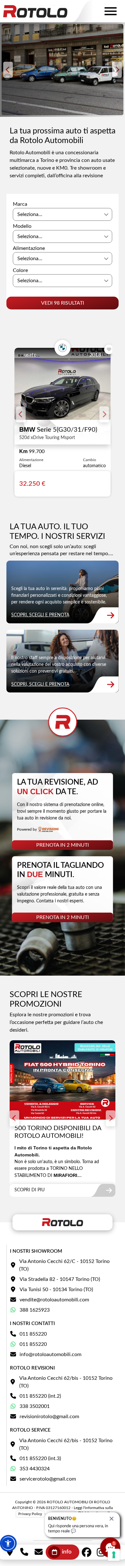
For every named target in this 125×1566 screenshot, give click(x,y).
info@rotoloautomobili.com (50, 1354)
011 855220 (33, 1334)
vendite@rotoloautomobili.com (54, 1299)
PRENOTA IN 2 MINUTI (62, 845)
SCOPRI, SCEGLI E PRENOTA (40, 615)
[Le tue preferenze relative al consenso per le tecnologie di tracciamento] (114, 1555)
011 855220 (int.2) (40, 1396)
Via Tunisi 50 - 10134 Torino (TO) (56, 1289)
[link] (62, 592)
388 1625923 (35, 1310)
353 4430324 (35, 1468)
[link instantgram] (101, 1552)
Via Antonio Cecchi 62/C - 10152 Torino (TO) (64, 1265)
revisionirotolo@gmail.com (49, 1416)
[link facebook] (86, 1552)
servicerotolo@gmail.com (48, 1479)
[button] (8, 1543)
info (66, 1552)
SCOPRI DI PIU (29, 1190)
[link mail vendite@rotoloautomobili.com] (38, 1552)
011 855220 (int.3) (40, 1458)
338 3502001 (35, 1406)
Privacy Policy (30, 1514)
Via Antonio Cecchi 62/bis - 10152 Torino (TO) (66, 1382)
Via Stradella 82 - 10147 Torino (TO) (60, 1279)
